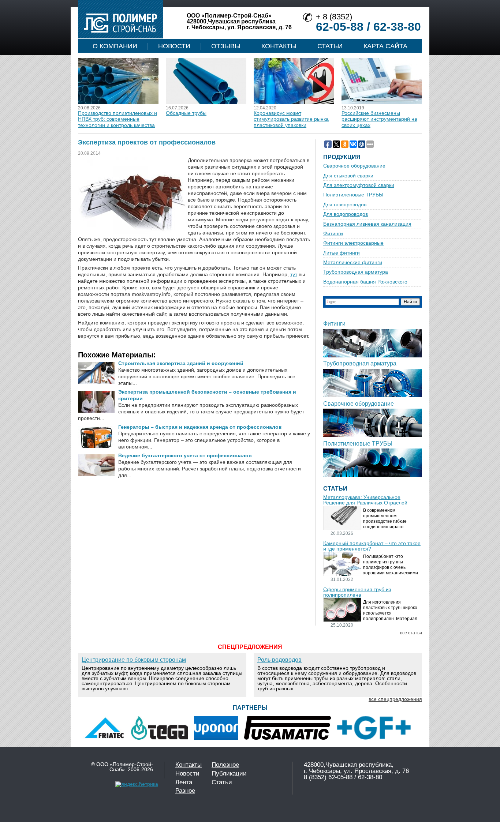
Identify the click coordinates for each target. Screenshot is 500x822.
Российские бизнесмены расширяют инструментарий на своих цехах (379, 119)
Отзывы (225, 46)
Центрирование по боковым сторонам (134, 660)
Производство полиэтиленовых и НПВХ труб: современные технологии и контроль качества (117, 119)
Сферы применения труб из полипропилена (357, 592)
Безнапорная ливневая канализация (367, 224)
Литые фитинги (341, 253)
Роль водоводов (279, 660)
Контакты (278, 46)
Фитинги (333, 233)
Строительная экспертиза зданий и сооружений (180, 363)
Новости (174, 46)
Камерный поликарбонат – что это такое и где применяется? (372, 546)
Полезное (225, 764)
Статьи (330, 46)
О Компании (115, 46)
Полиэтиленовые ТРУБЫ (353, 195)
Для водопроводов (345, 214)
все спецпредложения (395, 699)
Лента (183, 782)
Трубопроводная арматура (355, 272)
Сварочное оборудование (354, 166)
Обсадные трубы (186, 113)
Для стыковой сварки (348, 176)
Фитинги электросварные (353, 243)
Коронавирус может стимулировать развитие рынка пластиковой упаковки (291, 119)
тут (293, 274)
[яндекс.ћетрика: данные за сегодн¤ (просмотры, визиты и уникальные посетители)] (136, 784)
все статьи (411, 633)
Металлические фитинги (352, 262)
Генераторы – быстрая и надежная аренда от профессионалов (200, 427)
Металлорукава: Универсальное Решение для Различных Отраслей (365, 500)
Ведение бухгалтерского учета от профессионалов (185, 455)
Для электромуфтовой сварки (358, 185)
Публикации (229, 773)
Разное (185, 790)
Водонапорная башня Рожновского (365, 282)
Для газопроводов (344, 204)
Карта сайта (385, 46)
